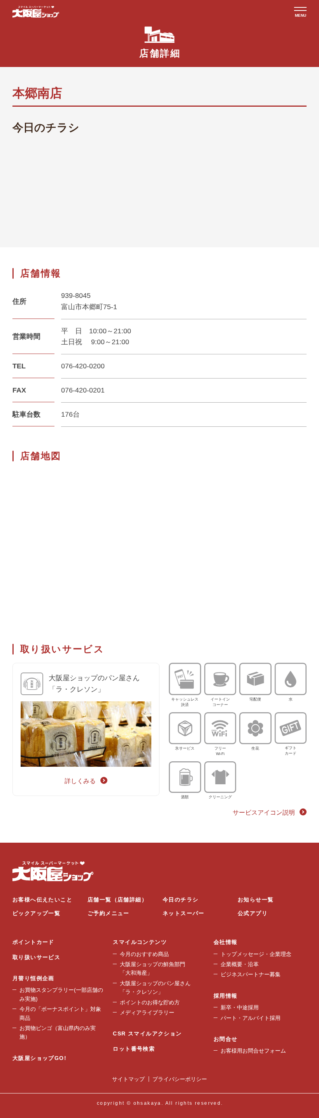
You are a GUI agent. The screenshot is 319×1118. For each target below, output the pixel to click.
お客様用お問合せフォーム (253, 1051)
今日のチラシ (180, 899)
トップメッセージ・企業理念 (256, 954)
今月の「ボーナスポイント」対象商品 (60, 1013)
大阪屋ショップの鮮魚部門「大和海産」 (152, 968)
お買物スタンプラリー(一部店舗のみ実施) (61, 994)
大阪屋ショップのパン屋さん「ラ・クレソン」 (155, 987)
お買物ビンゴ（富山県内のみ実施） (57, 1032)
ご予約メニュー (109, 913)
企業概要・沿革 (240, 964)
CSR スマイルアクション (147, 1033)
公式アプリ (253, 913)
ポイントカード (33, 942)
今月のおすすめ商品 (144, 954)
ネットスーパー (184, 913)
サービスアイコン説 (264, 812)
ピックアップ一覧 (36, 913)
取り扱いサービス (36, 957)
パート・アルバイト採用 (250, 1018)
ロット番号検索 (134, 1049)
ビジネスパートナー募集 (250, 974)
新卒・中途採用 (240, 1007)
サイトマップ (128, 1079)
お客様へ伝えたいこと (42, 899)
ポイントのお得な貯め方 (150, 1002)
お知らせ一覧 (255, 899)
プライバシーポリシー (179, 1079)
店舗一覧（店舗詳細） (117, 899)
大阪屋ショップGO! (39, 1058)
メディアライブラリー (147, 1012)
